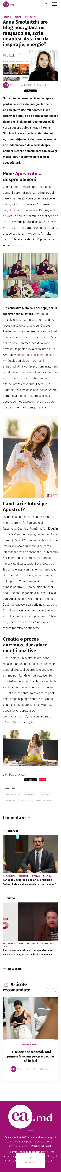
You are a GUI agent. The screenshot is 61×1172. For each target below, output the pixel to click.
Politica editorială (41, 1146)
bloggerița (10, 801)
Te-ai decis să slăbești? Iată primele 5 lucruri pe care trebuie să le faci (30, 1056)
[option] (30, 1042)
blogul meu (10, 210)
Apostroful (27, 173)
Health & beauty (30, 1045)
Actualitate (9, 876)
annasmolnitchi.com (30, 355)
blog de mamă (46, 794)
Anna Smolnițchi (12, 794)
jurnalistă (25, 801)
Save (48, 1079)
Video (5, 947)
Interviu (7, 17)
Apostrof (30, 794)
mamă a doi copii (44, 801)
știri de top (30, 17)
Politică (47, 876)
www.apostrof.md (14, 716)
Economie (23, 876)
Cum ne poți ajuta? (15, 1137)
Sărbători (24, 944)
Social (18, 17)
